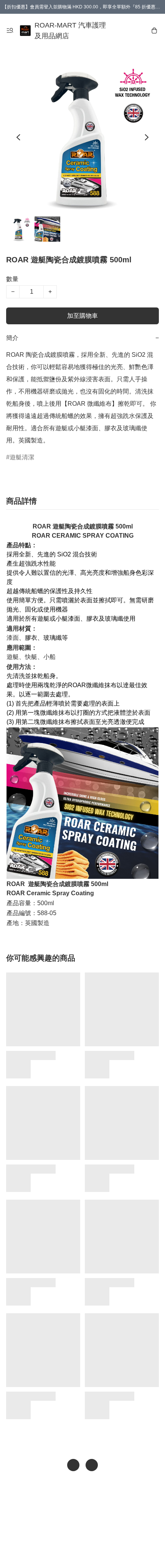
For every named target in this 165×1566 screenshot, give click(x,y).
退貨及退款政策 (88, 1534)
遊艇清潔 (22, 457)
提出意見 (82, 1549)
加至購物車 (82, 315)
